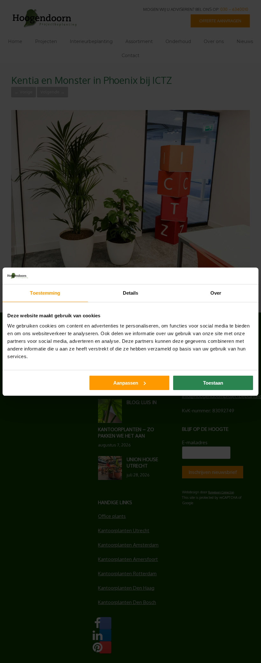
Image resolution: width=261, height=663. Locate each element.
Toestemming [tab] (45, 293)
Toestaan (213, 383)
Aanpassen (125, 383)
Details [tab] (130, 293)
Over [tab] (215, 293)
